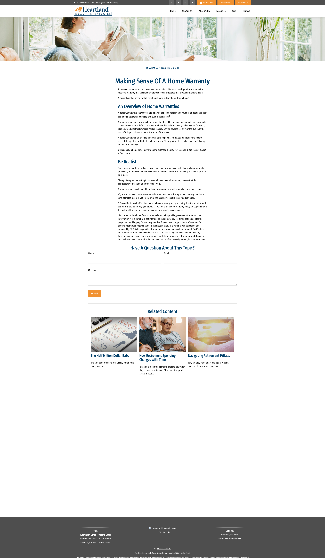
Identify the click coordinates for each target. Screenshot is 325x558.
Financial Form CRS (164, 549)
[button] (173, 11)
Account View (208, 3)
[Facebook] (192, 2)
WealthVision (225, 3)
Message (92, 270)
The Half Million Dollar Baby (110, 356)
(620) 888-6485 (83, 3)
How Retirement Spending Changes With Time (157, 358)
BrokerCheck (185, 553)
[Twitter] (171, 2)
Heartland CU (243, 3)
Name (91, 253)
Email (166, 253)
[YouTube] (185, 2)
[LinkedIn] (178, 2)
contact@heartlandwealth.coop (106, 3)
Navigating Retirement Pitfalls (209, 356)
